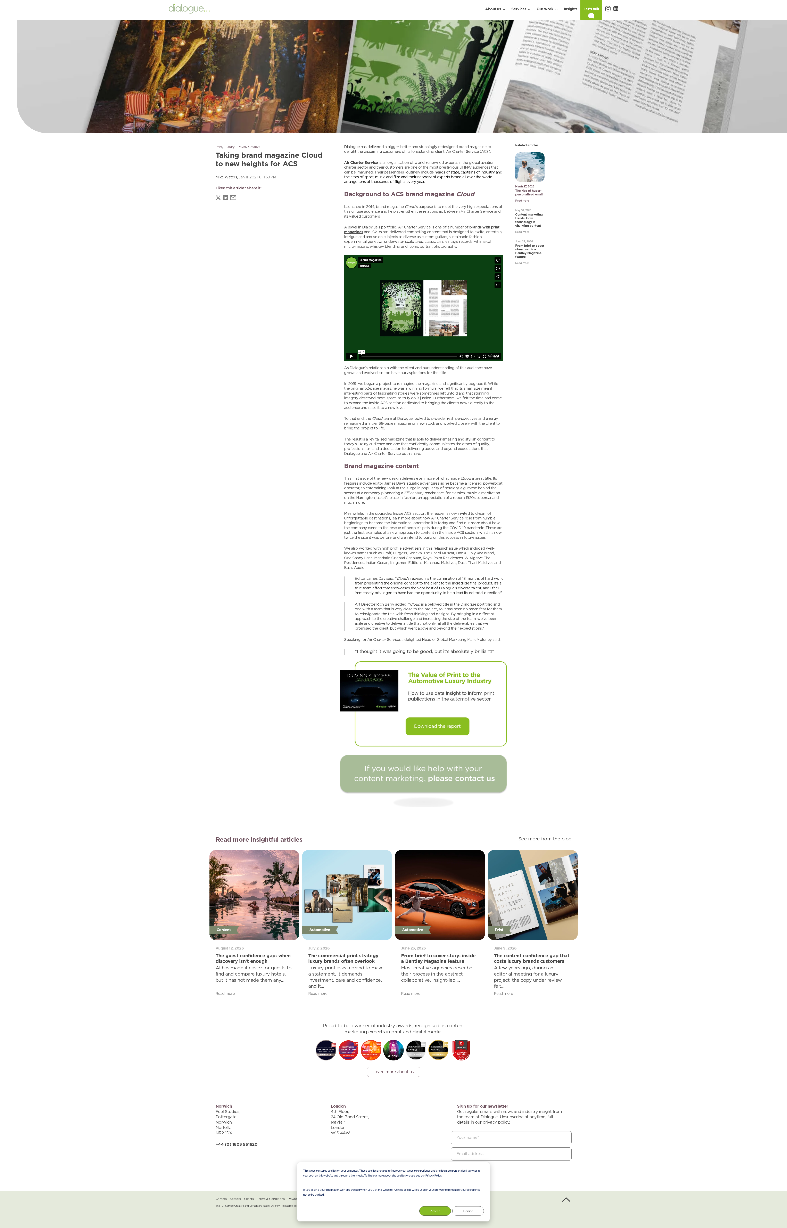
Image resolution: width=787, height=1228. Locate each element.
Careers (221, 1199)
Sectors (235, 1199)
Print (219, 146)
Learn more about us (393, 1072)
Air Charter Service (361, 163)
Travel (241, 146)
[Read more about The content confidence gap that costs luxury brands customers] (533, 895)
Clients (249, 1199)
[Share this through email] (233, 198)
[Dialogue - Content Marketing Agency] (189, 9)
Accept (435, 1211)
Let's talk (591, 9)
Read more (522, 201)
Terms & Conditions (270, 1199)
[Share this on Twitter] (218, 198)
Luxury (229, 146)
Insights (570, 9)
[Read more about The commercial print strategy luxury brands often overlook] (347, 895)
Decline (468, 1211)
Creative (254, 146)
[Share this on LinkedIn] (225, 198)
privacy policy (496, 1122)
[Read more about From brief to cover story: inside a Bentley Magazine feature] (440, 895)
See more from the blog (545, 839)
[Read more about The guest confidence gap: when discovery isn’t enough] (254, 895)
